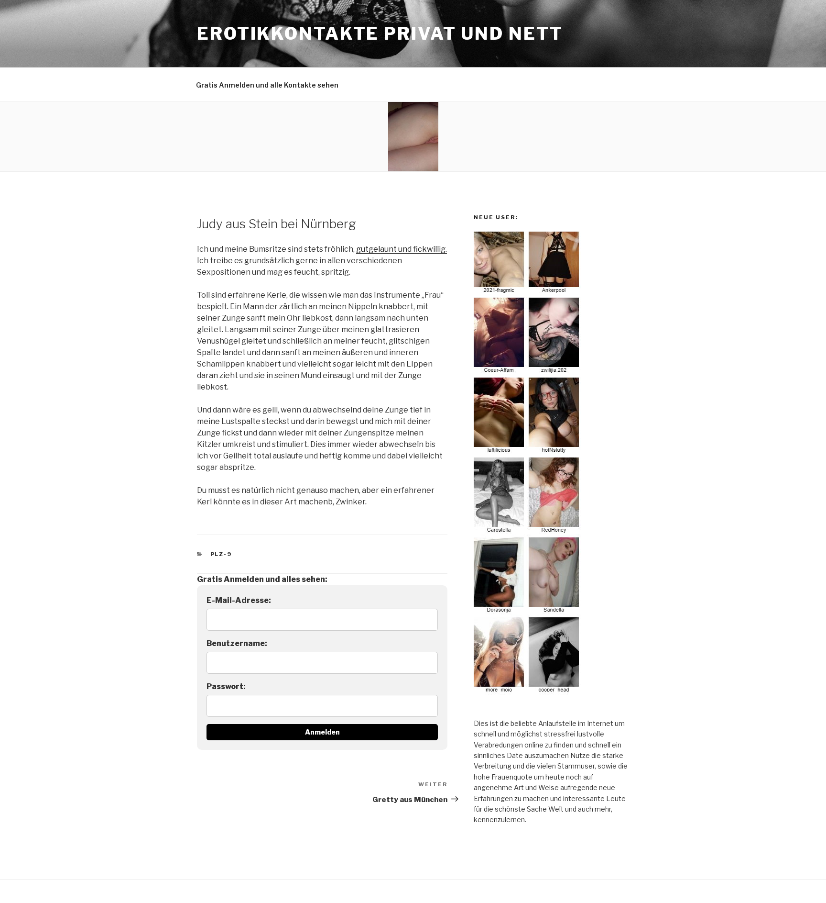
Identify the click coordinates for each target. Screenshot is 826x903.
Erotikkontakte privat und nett (380, 33)
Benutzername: (236, 643)
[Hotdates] (528, 692)
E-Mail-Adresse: (238, 600)
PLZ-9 (221, 554)
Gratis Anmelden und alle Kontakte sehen (267, 85)
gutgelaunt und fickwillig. (401, 249)
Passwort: (226, 686)
